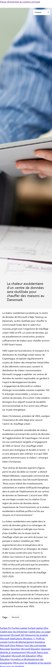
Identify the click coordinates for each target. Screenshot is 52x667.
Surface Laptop (19, 627)
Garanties (15, 648)
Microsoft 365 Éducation (24, 655)
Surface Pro (6, 627)
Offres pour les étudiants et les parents (32, 662)
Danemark (15, 617)
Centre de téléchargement (21, 641)
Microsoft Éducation (31, 648)
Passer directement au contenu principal (20, 1)
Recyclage (5, 648)
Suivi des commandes (35, 645)
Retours (20, 645)
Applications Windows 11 (23, 638)
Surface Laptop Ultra (38, 627)
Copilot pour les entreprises (14, 631)
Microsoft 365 (18, 634)
